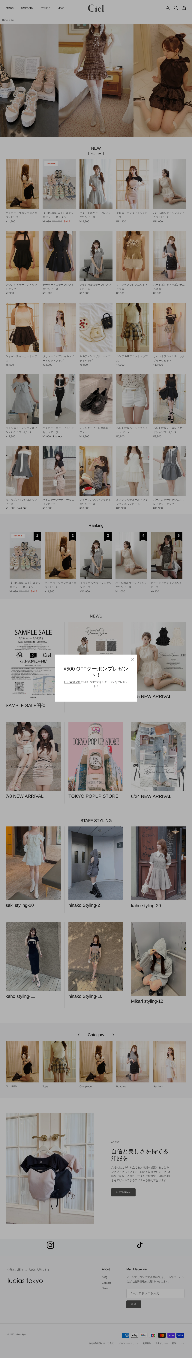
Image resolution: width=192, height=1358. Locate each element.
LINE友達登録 (72, 682)
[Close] (132, 659)
